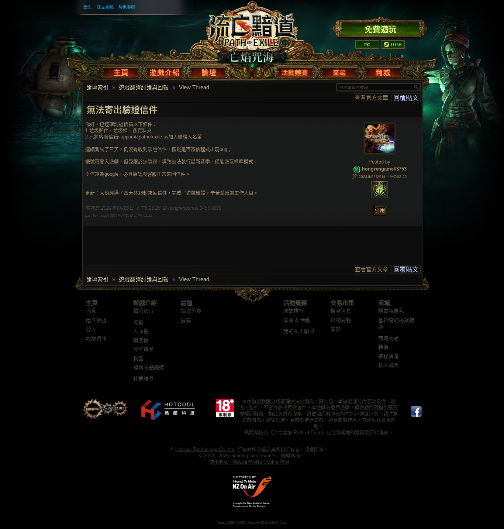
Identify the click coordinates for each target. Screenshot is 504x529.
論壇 (187, 303)
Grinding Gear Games (253, 455)
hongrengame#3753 (384, 169)
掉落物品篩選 (148, 367)
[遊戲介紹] (165, 71)
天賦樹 (141, 331)
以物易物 (341, 320)
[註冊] (380, 28)
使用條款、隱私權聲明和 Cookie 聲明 (249, 462)
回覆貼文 (405, 98)
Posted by (379, 162)
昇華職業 (143, 349)
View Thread (194, 87)
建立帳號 (105, 7)
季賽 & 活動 (296, 320)
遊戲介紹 (145, 303)
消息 (91, 311)
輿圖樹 (141, 340)
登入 (87, 7)
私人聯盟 (388, 365)
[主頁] (122, 71)
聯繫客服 (127, 7)
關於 (336, 329)
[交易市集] (340, 71)
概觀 (138, 322)
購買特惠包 (391, 311)
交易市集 (342, 303)
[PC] (367, 44)
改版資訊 (96, 338)
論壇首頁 (191, 311)
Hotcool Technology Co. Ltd (204, 449)
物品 (138, 358)
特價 (383, 347)
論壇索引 (97, 87)
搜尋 (186, 320)
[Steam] (393, 44)
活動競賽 (295, 303)
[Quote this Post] (379, 210)
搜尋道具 (341, 311)
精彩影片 (143, 311)
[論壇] (209, 71)
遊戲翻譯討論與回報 (144, 87)
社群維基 (143, 379)
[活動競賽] (295, 71)
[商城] (382, 71)
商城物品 (388, 338)
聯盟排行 (293, 311)
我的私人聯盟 (298, 331)
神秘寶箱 (388, 356)
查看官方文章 (371, 98)
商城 (384, 303)
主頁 (92, 303)
